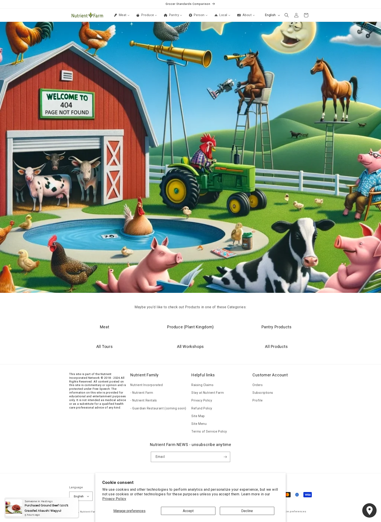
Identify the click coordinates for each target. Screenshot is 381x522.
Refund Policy (201, 408)
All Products (276, 346)
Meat (104, 327)
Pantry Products (276, 327)
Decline (247, 511)
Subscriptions (262, 392)
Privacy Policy (114, 499)
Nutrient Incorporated (146, 385)
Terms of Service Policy (209, 431)
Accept (188, 511)
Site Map (198, 416)
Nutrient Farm (89, 511)
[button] (286, 15)
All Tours (104, 346)
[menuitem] (121, 15)
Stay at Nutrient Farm (207, 392)
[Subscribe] (225, 457)
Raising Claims (202, 385)
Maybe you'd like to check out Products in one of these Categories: (190, 307)
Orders (257, 385)
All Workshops (190, 346)
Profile (257, 400)
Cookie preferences (293, 511)
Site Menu (199, 423)
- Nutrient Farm (141, 392)
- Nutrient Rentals (143, 400)
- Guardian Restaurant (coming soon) (158, 408)
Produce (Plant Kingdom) (190, 327)
